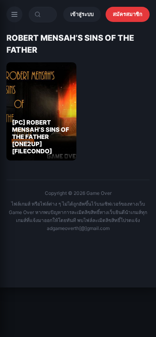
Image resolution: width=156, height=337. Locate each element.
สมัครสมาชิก (127, 14)
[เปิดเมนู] (14, 14)
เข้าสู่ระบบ (82, 14)
